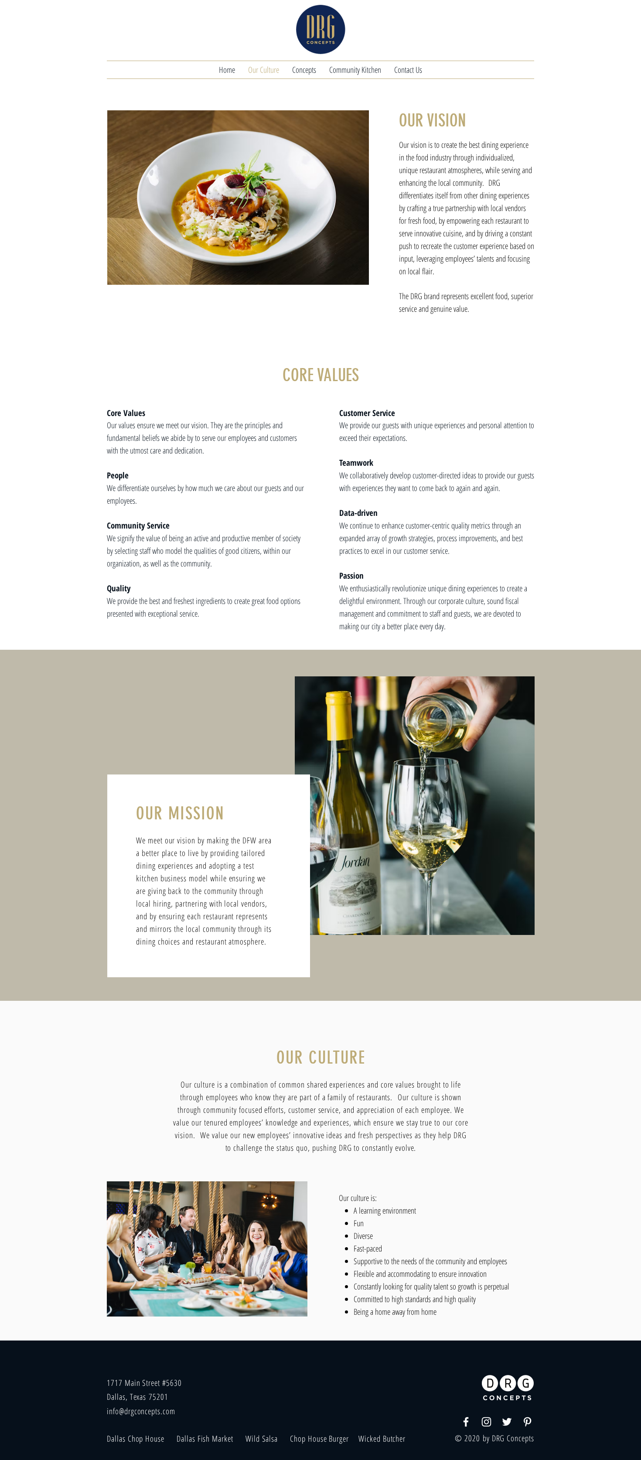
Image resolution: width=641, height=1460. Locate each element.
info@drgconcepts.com (141, 1411)
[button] (304, 69)
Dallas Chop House (137, 1438)
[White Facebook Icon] (466, 1422)
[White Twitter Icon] (507, 1422)
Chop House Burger (319, 1438)
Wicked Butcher (382, 1438)
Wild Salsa (261, 1438)
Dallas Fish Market (205, 1438)
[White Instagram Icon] (486, 1422)
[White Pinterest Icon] (527, 1422)
